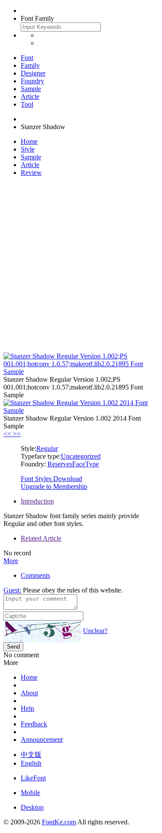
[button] (8, 433)
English (31, 763)
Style (28, 149)
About (29, 693)
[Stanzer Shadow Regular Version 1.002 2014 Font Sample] (81, 410)
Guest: (12, 590)
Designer (33, 73)
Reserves (60, 464)
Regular (47, 448)
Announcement (42, 739)
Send (13, 646)
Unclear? (95, 630)
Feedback (34, 724)
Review (31, 172)
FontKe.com (59, 822)
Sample (31, 88)
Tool (27, 104)
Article (30, 96)
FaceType (85, 464)
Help (27, 708)
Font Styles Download (51, 478)
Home (29, 141)
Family (30, 65)
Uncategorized (81, 456)
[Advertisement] (81, 264)
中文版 (31, 754)
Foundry (32, 81)
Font (27, 57)
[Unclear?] (42, 631)
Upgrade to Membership (54, 486)
